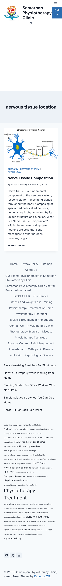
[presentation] (31, 146)
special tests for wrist (37, 526)
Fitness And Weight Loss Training (31, 302)
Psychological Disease (39, 355)
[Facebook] (6, 555)
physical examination (16, 480)
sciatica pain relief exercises (36, 513)
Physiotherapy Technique (31, 337)
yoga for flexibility (12, 538)
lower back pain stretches (42, 468)
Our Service (40, 296)
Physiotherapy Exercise (24, 331)
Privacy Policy (29, 264)
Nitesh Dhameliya (20, 184)
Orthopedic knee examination (18, 476)
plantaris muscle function (14, 508)
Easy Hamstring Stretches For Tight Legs (30, 365)
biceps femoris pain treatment (42, 429)
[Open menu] (55, 2)
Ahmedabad (17, 349)
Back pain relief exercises (16, 429)
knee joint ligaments (23, 463)
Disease (47, 331)
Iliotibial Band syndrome (46, 459)
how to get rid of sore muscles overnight (20, 451)
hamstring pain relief (12, 442)
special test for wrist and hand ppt (41, 521)
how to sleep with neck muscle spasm (19, 459)
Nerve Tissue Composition (30, 178)
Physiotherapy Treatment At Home (31, 308)
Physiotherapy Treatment (31, 313)
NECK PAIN (9, 472)
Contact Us (16, 325)
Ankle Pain (36, 425)
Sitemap (46, 264)
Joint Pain (15, 355)
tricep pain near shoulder (41, 530)
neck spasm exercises (25, 472)
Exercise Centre (18, 343)
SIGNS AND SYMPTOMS (37, 517)
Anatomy (13, 169)
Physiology (14, 172)
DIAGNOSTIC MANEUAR (13, 438)
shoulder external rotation (14, 517)
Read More (16, 245)
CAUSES (39, 433)
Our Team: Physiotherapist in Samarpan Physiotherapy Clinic (30, 278)
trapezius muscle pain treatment (17, 530)
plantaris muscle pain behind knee (39, 508)
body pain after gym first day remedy (19, 433)
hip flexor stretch (11, 446)
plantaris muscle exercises (41, 504)
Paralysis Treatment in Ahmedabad (31, 319)
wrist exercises (10, 534)
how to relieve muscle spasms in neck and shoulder (24, 455)
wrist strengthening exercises (30, 534)
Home (14, 264)
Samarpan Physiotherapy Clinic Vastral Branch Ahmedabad (30, 288)
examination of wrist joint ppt (39, 437)
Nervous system (29, 169)
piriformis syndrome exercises (16, 504)
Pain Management (42, 343)
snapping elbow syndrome (14, 521)
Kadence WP (42, 576)
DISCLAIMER (22, 296)
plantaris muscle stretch (13, 513)
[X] (12, 555)
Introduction (9, 463)
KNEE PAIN (39, 463)
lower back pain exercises (17, 467)
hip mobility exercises (29, 446)
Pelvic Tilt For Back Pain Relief (23, 409)
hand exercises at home (33, 442)
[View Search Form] (31, 23)
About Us (31, 269)
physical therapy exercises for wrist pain (20, 485)
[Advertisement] (31, 59)
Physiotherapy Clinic (40, 325)
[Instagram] (19, 555)
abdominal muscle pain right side (17, 425)
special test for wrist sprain (15, 526)
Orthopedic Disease (40, 349)
